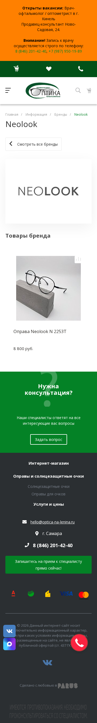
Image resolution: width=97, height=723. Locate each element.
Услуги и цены (48, 504)
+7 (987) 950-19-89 (65, 51)
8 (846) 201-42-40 (30, 51)
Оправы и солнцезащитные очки (48, 476)
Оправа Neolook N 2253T (40, 331)
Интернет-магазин (49, 463)
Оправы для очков (48, 493)
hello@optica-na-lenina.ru (52, 522)
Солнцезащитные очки (49, 486)
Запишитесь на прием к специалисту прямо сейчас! (48, 565)
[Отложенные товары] (48, 69)
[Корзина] (16, 69)
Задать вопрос (48, 439)
